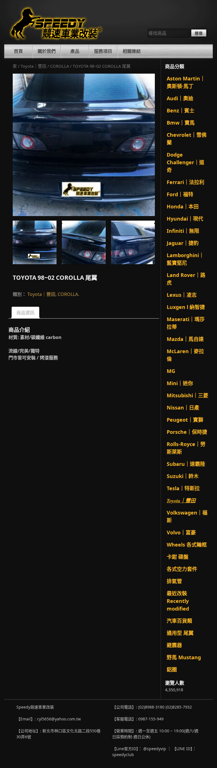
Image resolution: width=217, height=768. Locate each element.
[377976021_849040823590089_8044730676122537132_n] (133, 242)
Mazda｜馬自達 (185, 339)
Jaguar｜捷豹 (183, 243)
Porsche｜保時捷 (187, 431)
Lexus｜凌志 (182, 294)
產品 (74, 51)
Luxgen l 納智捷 (186, 307)
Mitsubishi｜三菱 (187, 395)
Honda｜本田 (183, 206)
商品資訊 (25, 313)
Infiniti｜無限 (183, 230)
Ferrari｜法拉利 (185, 182)
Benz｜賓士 (180, 110)
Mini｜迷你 (180, 383)
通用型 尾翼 (180, 633)
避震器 (174, 645)
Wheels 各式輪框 (187, 544)
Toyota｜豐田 (33, 66)
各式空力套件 (182, 569)
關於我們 (47, 51)
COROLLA (59, 66)
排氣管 (174, 581)
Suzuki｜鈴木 (183, 476)
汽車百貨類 (179, 620)
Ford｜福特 (180, 194)
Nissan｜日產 (183, 407)
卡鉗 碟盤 (177, 556)
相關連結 (132, 51)
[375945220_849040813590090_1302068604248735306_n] (84, 242)
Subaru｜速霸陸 (186, 463)
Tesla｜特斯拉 (183, 488)
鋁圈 (172, 669)
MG (171, 371)
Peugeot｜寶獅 (185, 419)
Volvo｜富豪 (181, 532)
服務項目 (103, 51)
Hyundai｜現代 (185, 218)
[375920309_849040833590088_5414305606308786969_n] (84, 145)
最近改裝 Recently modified (178, 601)
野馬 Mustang (184, 657)
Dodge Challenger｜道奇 (185, 162)
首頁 (18, 51)
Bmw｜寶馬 (181, 122)
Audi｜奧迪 (180, 98)
